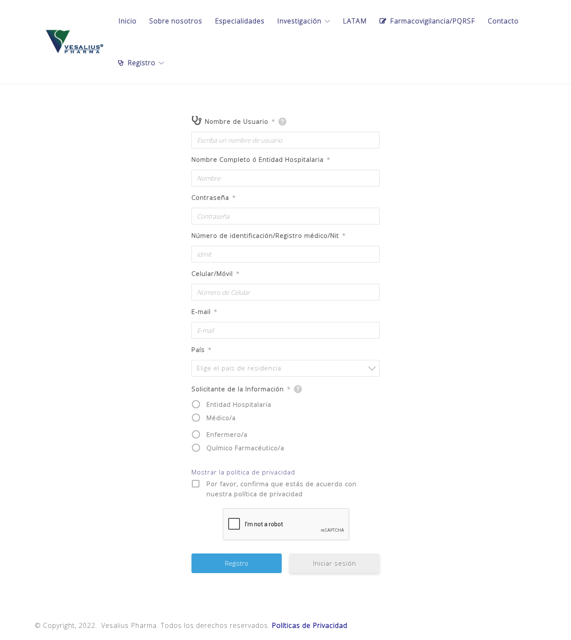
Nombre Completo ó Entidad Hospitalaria (260, 159)
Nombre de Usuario (240, 121)
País (201, 349)
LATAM (355, 20)
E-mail (204, 311)
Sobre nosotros (175, 20)
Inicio (127, 20)
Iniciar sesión (334, 563)
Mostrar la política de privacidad (243, 472)
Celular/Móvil (215, 273)
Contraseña (213, 197)
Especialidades (240, 20)
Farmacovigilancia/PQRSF (432, 20)
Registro (141, 62)
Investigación (299, 20)
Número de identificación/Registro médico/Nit (268, 235)
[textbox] (288, 368)
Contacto (503, 20)
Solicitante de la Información (241, 389)
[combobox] (285, 368)
